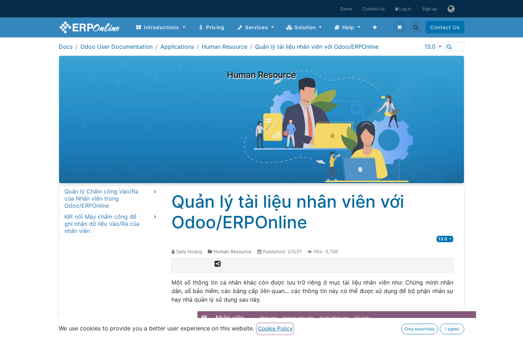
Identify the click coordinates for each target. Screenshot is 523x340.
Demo (346, 8)
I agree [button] (452, 328)
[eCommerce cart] (399, 27)
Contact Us (445, 27)
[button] (416, 27)
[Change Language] (453, 9)
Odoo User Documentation (116, 46)
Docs (66, 46)
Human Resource (224, 46)
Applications (177, 46)
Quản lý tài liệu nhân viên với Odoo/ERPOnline (317, 46)
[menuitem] (160, 27)
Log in (404, 8)
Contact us (374, 8)
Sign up (429, 8)
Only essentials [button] (420, 328)
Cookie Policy (275, 328)
